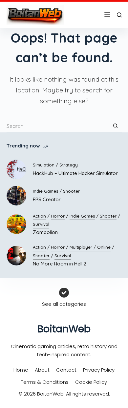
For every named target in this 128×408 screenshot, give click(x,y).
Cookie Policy (91, 382)
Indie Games (45, 191)
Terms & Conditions (45, 382)
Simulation (43, 164)
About (42, 369)
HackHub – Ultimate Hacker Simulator (75, 173)
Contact (66, 369)
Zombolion (45, 232)
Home (20, 369)
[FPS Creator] (16, 195)
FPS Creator (47, 199)
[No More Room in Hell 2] (16, 255)
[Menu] (107, 15)
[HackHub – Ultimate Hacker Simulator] (16, 169)
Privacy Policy (99, 369)
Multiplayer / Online (90, 247)
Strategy (68, 164)
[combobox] (58, 125)
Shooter (71, 191)
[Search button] (115, 125)
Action (39, 216)
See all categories (64, 304)
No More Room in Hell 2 (59, 264)
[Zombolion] (16, 224)
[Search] (119, 14)
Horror (58, 216)
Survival (41, 224)
